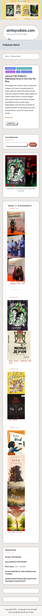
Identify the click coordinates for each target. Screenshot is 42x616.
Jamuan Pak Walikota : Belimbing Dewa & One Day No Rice (20, 79)
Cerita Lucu (10, 72)
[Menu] (9, 39)
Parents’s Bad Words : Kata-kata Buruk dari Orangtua (20, 572)
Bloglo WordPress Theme (25, 612)
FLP (18, 72)
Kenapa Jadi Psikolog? (13, 557)
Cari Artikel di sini (11, 137)
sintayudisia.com (21, 30)
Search (32, 144)
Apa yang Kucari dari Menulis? (16, 562)
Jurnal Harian (26, 72)
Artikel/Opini (10, 68)
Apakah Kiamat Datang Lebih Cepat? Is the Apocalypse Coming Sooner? (20, 580)
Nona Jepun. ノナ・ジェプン (15, 566)
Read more (9, 117)
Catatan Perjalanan (24, 68)
